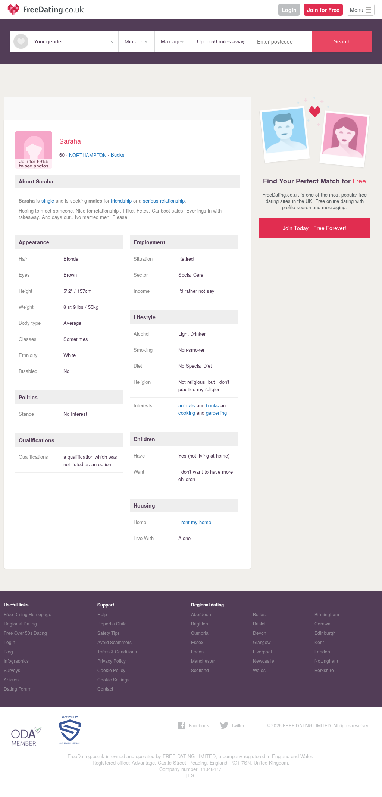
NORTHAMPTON (87, 155)
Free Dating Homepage (27, 614)
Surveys (12, 670)
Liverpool (262, 651)
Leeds (197, 651)
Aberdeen (201, 614)
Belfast (260, 614)
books (212, 405)
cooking (186, 412)
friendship (121, 200)
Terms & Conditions (117, 651)
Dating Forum (17, 688)
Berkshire (324, 670)
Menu (356, 9)
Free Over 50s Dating (25, 633)
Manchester (203, 661)
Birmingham (326, 614)
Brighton (199, 623)
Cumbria (200, 633)
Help (102, 614)
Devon (259, 633)
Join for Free (323, 9)
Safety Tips (108, 633)
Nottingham (326, 661)
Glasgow (262, 642)
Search (342, 41)
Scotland (200, 670)
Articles (11, 679)
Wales (259, 670)
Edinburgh (325, 633)
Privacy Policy (111, 661)
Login (289, 9)
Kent (319, 642)
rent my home (196, 521)
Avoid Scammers (114, 642)
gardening (216, 412)
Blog (8, 651)
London (322, 651)
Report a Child (112, 623)
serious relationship (164, 200)
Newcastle (263, 661)
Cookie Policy (111, 670)
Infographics (16, 661)
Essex (197, 642)
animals (186, 405)
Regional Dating (20, 623)
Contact (105, 688)
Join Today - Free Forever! (314, 228)
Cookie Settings (113, 679)
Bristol (259, 623)
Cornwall (323, 623)
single (47, 200)
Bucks (118, 154)
